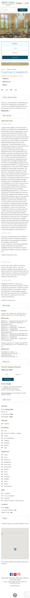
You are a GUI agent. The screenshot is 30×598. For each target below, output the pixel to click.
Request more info (15, 64)
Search (22, 10)
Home (2, 69)
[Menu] (27, 3)
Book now (8, 379)
